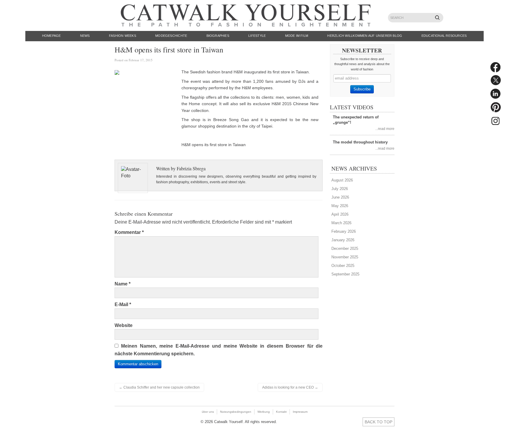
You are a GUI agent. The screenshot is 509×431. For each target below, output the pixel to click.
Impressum (300, 411)
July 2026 (339, 188)
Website (124, 325)
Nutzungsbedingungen (235, 411)
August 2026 (342, 180)
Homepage (51, 35)
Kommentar (129, 232)
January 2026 (342, 240)
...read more (384, 129)
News (85, 35)
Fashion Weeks (122, 35)
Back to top (378, 422)
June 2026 (340, 197)
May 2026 (339, 206)
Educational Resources (444, 35)
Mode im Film (296, 35)
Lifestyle (257, 35)
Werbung (263, 411)
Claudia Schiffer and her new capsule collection (159, 387)
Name (122, 283)
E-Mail (123, 304)
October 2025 (342, 265)
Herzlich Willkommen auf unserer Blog (364, 35)
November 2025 (344, 257)
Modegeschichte (171, 35)
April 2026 (339, 214)
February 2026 (343, 231)
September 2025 (345, 274)
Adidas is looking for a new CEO (290, 387)
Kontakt (281, 411)
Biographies (217, 35)
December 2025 (344, 248)
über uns (208, 411)
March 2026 (341, 223)
